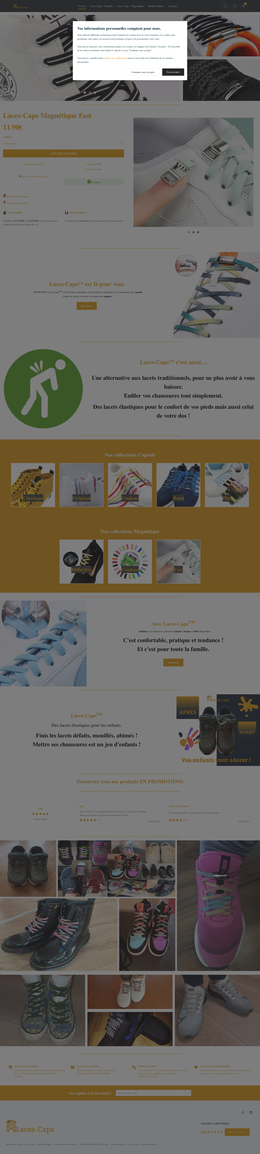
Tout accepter (173, 72)
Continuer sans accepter (143, 72)
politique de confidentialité (115, 58)
